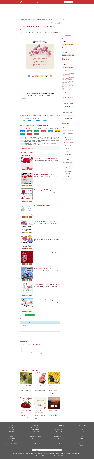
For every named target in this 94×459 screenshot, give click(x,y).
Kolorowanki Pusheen (59, 431)
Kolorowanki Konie (58, 429)
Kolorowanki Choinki (59, 443)
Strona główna (82, 427)
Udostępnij (49, 95)
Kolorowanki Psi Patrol (59, 434)
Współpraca (82, 441)
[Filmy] (49, 2)
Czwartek (67, 162)
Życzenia (38, 2)
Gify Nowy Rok (11, 436)
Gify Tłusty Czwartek (11, 434)
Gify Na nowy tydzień (67, 89)
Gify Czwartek (11, 429)
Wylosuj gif (68, 36)
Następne (43, 41)
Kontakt (82, 440)
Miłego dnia (71, 162)
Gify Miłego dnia (12, 431)
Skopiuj (28, 128)
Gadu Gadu (57, 131)
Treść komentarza (23, 333)
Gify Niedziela (11, 427)
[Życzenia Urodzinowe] (54, 378)
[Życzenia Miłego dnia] (54, 403)
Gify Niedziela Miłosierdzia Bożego (12, 443)
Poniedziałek (65, 164)
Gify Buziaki (12, 441)
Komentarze (42, 95)
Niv (64, 133)
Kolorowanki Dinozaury (58, 441)
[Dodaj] (50, 2)
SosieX (65, 130)
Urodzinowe (70, 169)
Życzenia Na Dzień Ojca (29, 315)
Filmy (82, 436)
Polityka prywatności (82, 443)
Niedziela (64, 162)
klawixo (65, 127)
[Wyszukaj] (72, 2)
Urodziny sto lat (66, 41)
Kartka (36, 95)
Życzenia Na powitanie (35, 440)
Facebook (22, 131)
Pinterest (29, 134)
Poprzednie (37, 41)
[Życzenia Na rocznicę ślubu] (40, 403)
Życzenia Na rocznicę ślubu (39, 411)
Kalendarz (82, 434)
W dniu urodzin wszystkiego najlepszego (68, 51)
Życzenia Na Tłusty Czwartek (35, 441)
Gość (63, 73)
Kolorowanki (44, 2)
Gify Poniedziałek (12, 433)
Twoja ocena (22, 328)
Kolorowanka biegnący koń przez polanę (68, 63)
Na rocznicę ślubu (70, 171)
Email (37, 134)
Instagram (43, 131)
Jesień (66, 180)
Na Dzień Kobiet (65, 171)
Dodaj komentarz (23, 341)
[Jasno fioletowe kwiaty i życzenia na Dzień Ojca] (40, 56)
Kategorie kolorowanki (67, 142)
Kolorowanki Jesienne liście (59, 440)
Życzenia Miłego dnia (53, 411)
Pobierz (30, 95)
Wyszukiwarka (82, 445)
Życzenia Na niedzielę (38, 386)
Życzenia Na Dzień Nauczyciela (35, 436)
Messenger (30, 131)
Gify (34, 2)
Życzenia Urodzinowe (52, 386)
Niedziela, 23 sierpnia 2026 (68, 97)
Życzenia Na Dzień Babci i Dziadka (69, 86)
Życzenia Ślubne (35, 438)
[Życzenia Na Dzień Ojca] (26, 378)
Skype (22, 134)
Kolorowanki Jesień (58, 433)
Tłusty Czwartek (70, 164)
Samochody (69, 180)
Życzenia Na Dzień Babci (35, 443)
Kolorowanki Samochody (58, 436)
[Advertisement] (47, 11)
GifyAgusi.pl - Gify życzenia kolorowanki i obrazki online (47, 455)
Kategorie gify (67, 139)
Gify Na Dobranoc (11, 438)
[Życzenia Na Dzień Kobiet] (26, 403)
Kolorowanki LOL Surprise (58, 438)
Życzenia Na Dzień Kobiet (26, 411)
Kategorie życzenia (67, 141)
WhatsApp (36, 131)
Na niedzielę (66, 169)
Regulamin (82, 438)
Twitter (50, 131)
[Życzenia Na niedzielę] (40, 378)
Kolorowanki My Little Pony (59, 427)
